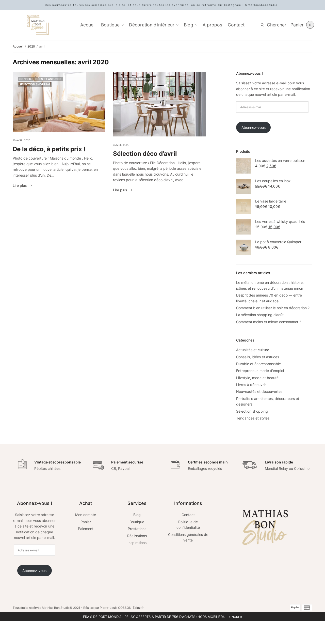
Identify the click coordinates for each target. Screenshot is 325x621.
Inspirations (137, 542)
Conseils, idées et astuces (40, 79)
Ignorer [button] (235, 616)
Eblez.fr (138, 608)
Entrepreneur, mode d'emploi (260, 370)
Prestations (137, 528)
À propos (212, 24)
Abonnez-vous (253, 127)
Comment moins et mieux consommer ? (268, 322)
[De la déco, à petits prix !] (59, 102)
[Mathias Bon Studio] (37, 25)
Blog (188, 24)
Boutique (110, 24)
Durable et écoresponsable (258, 364)
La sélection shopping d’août (260, 315)
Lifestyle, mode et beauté (257, 378)
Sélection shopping (34, 84)
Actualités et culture (252, 350)
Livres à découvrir (251, 384)
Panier (85, 522)
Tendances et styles (252, 418)
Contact (236, 24)
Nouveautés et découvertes (259, 391)
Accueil (87, 24)
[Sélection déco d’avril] (159, 104)
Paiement (85, 528)
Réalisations (137, 536)
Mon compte (85, 515)
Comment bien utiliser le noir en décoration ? (273, 308)
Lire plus (20, 185)
